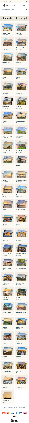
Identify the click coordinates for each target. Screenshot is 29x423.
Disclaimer (10, 407)
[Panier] (26, 5)
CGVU (5, 407)
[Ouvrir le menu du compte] (24, 5)
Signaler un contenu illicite (19, 407)
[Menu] (2, 5)
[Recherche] (26, 9)
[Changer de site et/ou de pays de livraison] (27, 1)
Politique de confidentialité (14, 410)
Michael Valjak (10, 5)
